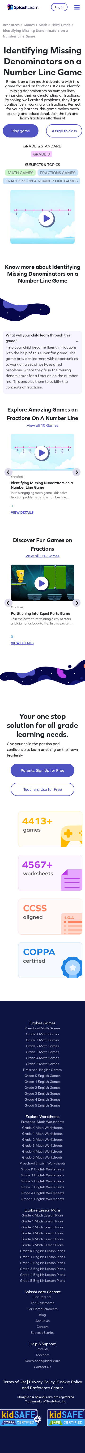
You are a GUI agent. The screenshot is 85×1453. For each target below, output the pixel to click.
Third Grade (61, 25)
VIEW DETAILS (22, 512)
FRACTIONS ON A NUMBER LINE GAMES (41, 181)
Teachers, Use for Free (42, 789)
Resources (11, 25)
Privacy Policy (42, 1382)
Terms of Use (15, 1382)
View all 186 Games (43, 556)
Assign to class (64, 131)
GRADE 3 (41, 154)
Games (29, 25)
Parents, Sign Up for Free (42, 770)
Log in (59, 7)
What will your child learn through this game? (38, 337)
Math (43, 25)
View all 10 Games (42, 425)
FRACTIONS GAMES (57, 172)
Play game (21, 131)
